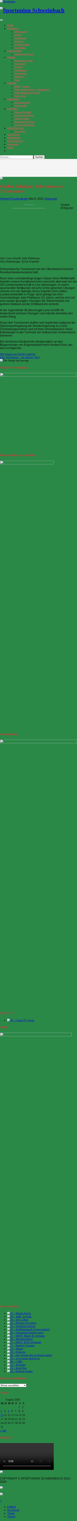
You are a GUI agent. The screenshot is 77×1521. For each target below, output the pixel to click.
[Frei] (24, 1342)
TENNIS (11, 57)
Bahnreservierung (23, 54)
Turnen (11, 1516)
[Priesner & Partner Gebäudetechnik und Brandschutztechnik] (22, 1323)
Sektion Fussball (22, 112)
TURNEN (11, 83)
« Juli (3, 1430)
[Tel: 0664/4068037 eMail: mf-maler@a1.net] (19, 1313)
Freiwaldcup (20, 70)
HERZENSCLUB (15, 128)
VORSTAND (13, 99)
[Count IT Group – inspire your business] (20, 1020)
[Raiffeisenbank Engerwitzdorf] (28, 1329)
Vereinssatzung (22, 102)
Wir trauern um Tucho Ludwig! (17, 354)
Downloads (12, 144)
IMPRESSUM (13, 138)
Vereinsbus (20, 48)
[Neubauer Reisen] (21, 1326)
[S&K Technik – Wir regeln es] (19, 1316)
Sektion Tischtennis (24, 125)
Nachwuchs (20, 38)
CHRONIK (12, 109)
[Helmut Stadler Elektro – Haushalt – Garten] (20, 1371)
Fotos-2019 (20, 96)
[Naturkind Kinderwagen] (25, 1332)
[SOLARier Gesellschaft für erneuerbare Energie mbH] (17, 1319)
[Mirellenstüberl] (20, 1339)
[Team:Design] (23, 1358)
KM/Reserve (20, 32)
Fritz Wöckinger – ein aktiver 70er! (20, 357)
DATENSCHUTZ (15, 141)
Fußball (11, 1506)
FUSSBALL (13, 28)
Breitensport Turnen (24, 122)
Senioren (18, 41)
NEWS (10, 25)
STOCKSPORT (14, 51)
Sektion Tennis (21, 118)
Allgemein (50, 198)
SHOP (10, 147)
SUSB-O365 (20, 106)
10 (2, 1415)
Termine (18, 67)
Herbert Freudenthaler (14, 198)
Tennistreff (19, 64)
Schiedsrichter (21, 44)
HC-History (20, 131)
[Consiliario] (14, 1361)
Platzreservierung (23, 61)
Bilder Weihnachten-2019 (27, 93)
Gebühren (19, 77)
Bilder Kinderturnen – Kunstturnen (31, 90)
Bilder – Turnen (22, 86)
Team (17, 80)
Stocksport (13, 1510)
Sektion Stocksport (24, 115)
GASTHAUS (13, 135)
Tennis (11, 1513)
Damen (18, 35)
